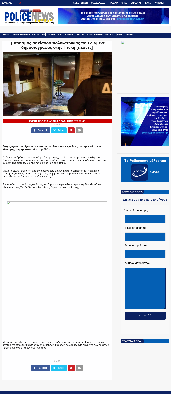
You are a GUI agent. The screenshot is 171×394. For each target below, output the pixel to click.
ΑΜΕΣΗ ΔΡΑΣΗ (80, 3)
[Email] (79, 130)
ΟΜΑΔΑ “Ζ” (136, 3)
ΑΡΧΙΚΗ (6, 34)
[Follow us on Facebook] (17, 3)
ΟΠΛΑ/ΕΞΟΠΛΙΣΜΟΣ (125, 34)
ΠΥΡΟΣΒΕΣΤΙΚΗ (38, 34)
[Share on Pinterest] (71, 130)
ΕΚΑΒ (78, 34)
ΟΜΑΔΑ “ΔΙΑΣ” (98, 3)
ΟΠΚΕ (124, 3)
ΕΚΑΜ (148, 3)
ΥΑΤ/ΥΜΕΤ (159, 3)
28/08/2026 (7, 3)
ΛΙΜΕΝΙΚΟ (50, 34)
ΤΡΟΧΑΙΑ (113, 3)
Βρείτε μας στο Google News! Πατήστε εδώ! (57, 120)
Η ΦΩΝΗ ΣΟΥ (110, 34)
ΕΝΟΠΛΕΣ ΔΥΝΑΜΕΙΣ (65, 34)
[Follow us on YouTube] (20, 3)
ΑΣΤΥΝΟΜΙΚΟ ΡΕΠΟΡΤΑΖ (92, 34)
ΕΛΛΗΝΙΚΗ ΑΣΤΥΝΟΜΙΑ (20, 34)
